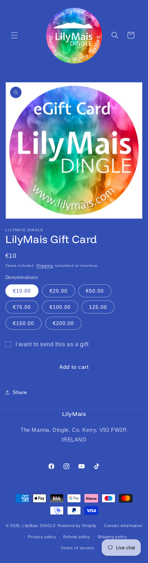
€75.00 (22, 307)
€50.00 (95, 291)
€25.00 (59, 291)
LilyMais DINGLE (39, 525)
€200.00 (63, 323)
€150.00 (23, 323)
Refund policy (76, 537)
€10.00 (22, 291)
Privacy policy (42, 537)
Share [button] (20, 392)
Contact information (123, 525)
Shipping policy (112, 537)
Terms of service (77, 548)
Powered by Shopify (77, 525)
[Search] (115, 35)
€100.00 (60, 307)
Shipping (44, 265)
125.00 (98, 307)
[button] (14, 35)
